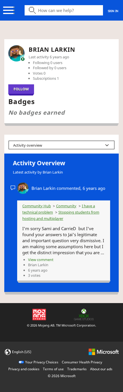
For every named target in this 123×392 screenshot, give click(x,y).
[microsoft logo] (104, 351)
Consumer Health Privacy (82, 362)
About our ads (101, 369)
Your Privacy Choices (41, 362)
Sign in (113, 11)
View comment (40, 259)
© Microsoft (62, 375)
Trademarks (77, 369)
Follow (21, 88)
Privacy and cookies (23, 369)
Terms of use (53, 369)
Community (66, 205)
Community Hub (36, 205)
